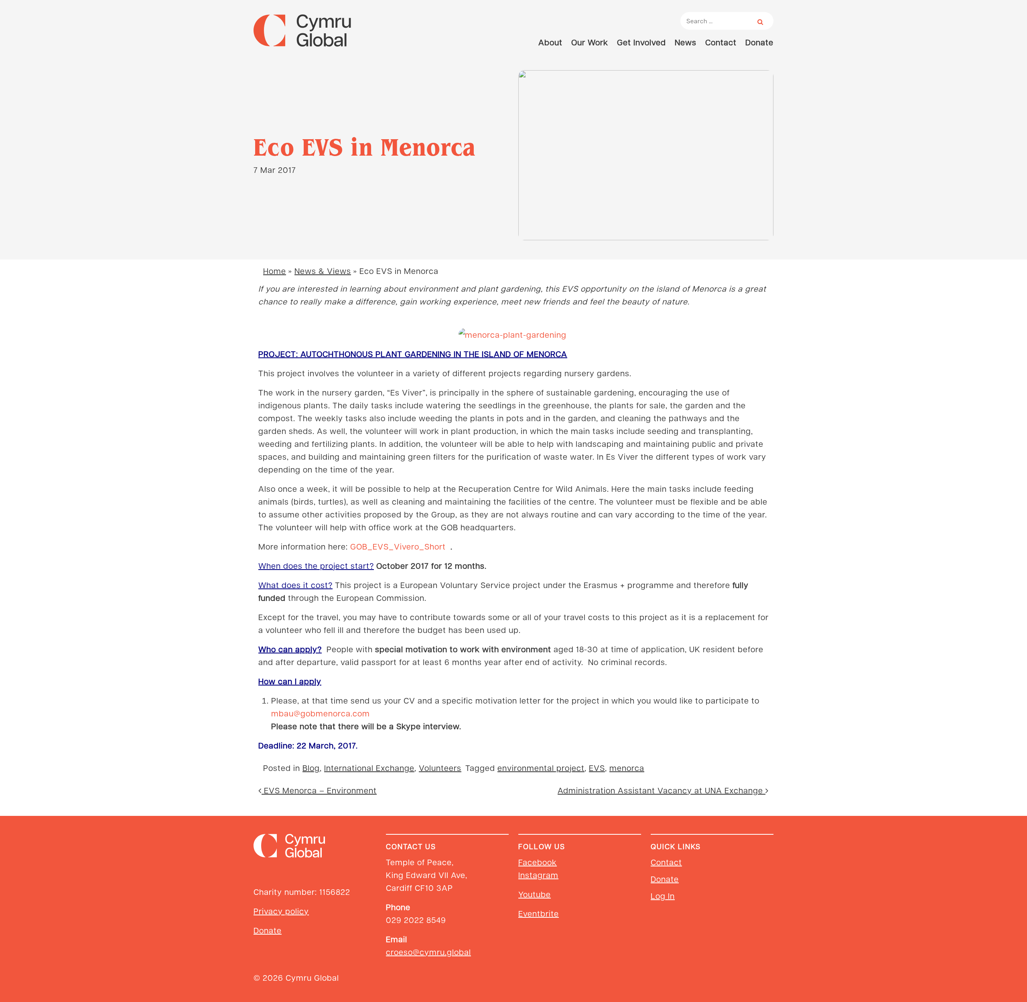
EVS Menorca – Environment (319, 790)
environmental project (541, 768)
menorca (626, 768)
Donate (759, 42)
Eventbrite (538, 913)
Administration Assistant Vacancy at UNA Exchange (661, 790)
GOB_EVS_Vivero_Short (398, 546)
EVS (597, 768)
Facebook (537, 862)
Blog (311, 768)
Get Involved (641, 42)
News (685, 42)
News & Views (322, 271)
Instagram (538, 875)
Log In (663, 895)
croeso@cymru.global (428, 952)
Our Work (589, 42)
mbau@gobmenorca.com (320, 713)
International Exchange (369, 768)
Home (274, 271)
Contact (721, 42)
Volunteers (440, 768)
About (550, 42)
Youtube (534, 894)
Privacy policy (281, 911)
